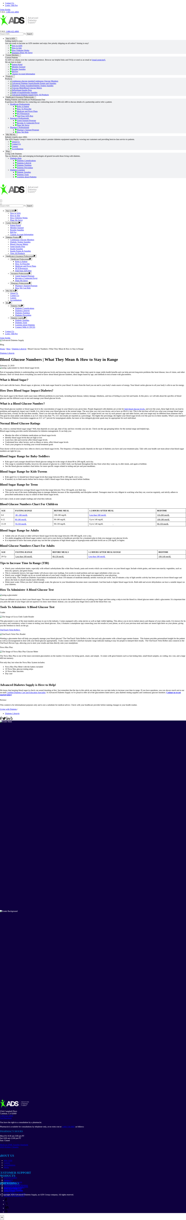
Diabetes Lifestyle (24, 163)
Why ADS (8, 1160)
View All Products (41, 95)
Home (2, 349)
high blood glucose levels (134, 409)
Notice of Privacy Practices (14, 1193)
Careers (15, 146)
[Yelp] (11, 719)
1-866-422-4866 (12, 31)
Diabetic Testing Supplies (20, 242)
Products (9, 76)
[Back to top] (2, 1217)
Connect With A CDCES (25, 327)
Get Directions (6, 1118)
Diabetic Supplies (24, 172)
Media (6, 1167)
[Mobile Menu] (1, 201)
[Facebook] (1, 719)
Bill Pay (15, 71)
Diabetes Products (13, 237)
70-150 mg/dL (21, 524)
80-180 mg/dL (21, 519)
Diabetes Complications (26, 160)
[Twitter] (4, 719)
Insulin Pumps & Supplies (20, 251)
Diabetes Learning (17, 170)
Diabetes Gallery (10, 1178)
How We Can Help (23, 288)
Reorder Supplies (19, 69)
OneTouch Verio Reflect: (10, 630)
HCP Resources (23, 113)
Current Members (12, 55)
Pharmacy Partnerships (13, 1188)
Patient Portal (17, 64)
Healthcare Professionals (20, 104)
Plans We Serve (23, 125)
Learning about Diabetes (26, 177)
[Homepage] (19, 29)
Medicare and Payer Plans (27, 111)
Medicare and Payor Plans (25, 266)
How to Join (17, 48)
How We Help (22, 132)
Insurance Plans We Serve (22, 53)
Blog (7, 151)
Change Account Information (23, 74)
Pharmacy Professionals (19, 127)
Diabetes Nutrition (24, 165)
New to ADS (10, 39)
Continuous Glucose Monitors (46, 81)
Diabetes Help (16, 158)
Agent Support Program (26, 120)
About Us (16, 142)
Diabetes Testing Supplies (43, 86)
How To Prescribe (24, 109)
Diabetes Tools (23, 175)
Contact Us (9, 3)
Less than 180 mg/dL (97, 515)
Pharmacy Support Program (28, 130)
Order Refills (5, 10)
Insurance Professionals (19, 118)
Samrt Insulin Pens (17, 246)
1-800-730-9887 (68, 1127)
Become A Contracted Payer (28, 123)
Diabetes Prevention (25, 168)
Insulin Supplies (31, 92)
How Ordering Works (20, 50)
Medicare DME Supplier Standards (14, 1145)
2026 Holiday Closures (9, 1147)
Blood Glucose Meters (33, 88)
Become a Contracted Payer (26, 278)
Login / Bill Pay (11, 5)
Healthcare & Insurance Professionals (20, 97)
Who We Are (10, 135)
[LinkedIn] (8, 719)
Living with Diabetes (8, 709)
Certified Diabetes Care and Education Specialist (26, 692)
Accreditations (17, 149)
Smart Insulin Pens (24, 90)
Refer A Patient (23, 106)
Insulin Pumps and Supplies (45, 83)
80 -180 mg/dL (21, 515)
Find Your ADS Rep (25, 116)
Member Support (18, 67)
